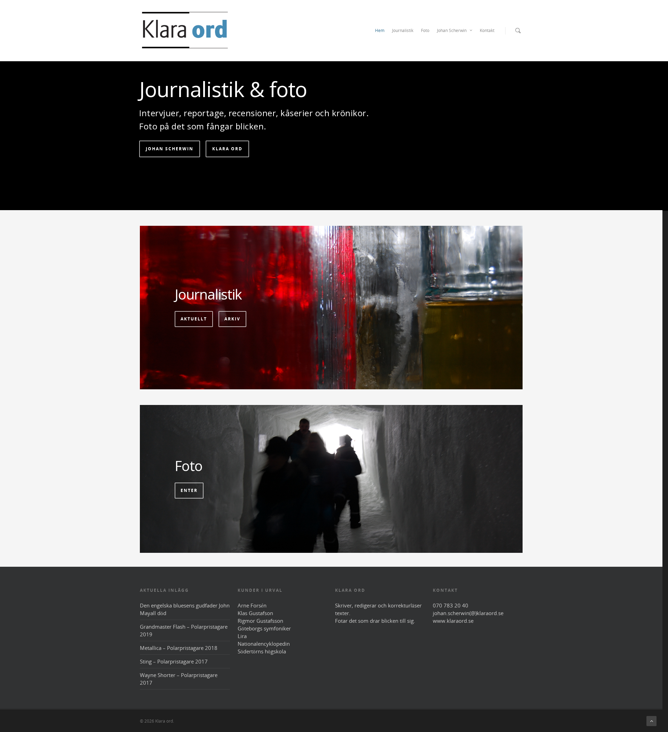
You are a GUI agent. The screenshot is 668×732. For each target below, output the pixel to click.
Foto (425, 30)
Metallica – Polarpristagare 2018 (178, 647)
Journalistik (402, 30)
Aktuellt (194, 319)
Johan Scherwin (452, 30)
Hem (379, 30)
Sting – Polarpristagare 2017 (174, 661)
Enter (189, 490)
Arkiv (232, 319)
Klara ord (227, 149)
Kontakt (487, 30)
